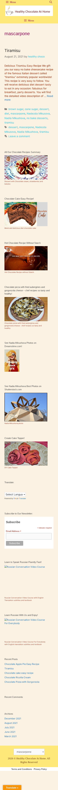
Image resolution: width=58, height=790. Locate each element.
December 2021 (12, 718)
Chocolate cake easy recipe (18, 673)
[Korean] (26, 487)
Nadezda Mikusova (38, 113)
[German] (14, 487)
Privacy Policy (40, 769)
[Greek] (17, 487)
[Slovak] (14, 490)
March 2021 (10, 736)
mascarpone (18, 113)
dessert (44, 109)
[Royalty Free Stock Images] (11, 370)
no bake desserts (37, 118)
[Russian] (11, 490)
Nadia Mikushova (14, 118)
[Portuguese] (8, 490)
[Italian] (20, 487)
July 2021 (9, 727)
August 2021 (11, 723)
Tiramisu (12, 50)
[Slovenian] (17, 490)
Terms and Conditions (21, 769)
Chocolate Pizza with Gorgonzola (21, 681)
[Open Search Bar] (51, 2)
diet (6, 113)
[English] (8, 487)
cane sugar (31, 109)
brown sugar (15, 109)
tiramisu (9, 122)
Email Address (13, 531)
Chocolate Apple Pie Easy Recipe (21, 664)
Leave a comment (19, 136)
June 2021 (9, 731)
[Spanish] (20, 490)
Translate (22, 498)
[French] (11, 487)
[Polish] (5, 490)
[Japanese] (23, 487)
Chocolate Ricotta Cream (17, 677)
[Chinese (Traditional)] (5, 487)
